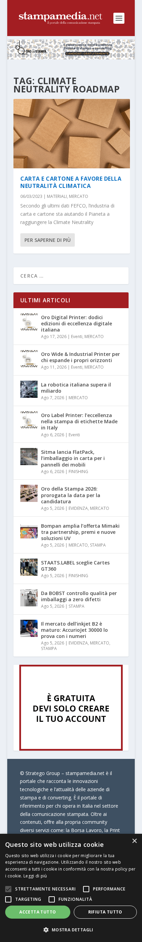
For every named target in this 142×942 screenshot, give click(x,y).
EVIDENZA (78, 508)
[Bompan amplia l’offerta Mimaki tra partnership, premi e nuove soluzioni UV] (29, 530)
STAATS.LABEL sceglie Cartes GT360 (75, 565)
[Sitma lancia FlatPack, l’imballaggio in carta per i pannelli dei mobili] (29, 456)
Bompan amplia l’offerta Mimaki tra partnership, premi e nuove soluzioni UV (80, 532)
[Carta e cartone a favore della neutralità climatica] (71, 134)
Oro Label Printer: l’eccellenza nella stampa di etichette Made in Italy (79, 421)
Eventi (76, 336)
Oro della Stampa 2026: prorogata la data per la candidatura (70, 494)
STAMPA (98, 545)
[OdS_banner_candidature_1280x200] (71, 57)
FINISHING (78, 471)
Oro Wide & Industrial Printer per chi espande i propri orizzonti (80, 357)
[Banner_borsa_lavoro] (71, 748)
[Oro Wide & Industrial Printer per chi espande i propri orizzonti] (29, 358)
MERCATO (78, 196)
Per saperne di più (47, 240)
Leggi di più (35, 876)
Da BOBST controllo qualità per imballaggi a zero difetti (79, 596)
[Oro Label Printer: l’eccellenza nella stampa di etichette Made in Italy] (29, 419)
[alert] (71, 888)
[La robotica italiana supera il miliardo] (29, 389)
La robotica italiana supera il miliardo (76, 387)
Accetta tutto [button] (37, 912)
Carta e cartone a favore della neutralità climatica (70, 182)
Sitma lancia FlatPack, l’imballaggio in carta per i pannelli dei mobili (73, 458)
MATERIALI (57, 196)
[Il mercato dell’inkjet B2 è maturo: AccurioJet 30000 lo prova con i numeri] (29, 628)
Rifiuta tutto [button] (105, 912)
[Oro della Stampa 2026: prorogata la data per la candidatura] (29, 493)
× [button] (134, 841)
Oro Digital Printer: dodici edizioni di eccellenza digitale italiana (76, 323)
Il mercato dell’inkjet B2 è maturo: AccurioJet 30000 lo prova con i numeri (74, 629)
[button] (71, 930)
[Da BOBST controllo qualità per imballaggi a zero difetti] (29, 597)
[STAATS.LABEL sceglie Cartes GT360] (29, 567)
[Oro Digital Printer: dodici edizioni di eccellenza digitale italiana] (29, 321)
